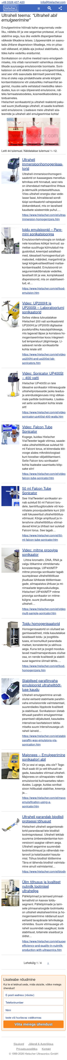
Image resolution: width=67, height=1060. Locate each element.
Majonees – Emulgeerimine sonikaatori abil (43, 757)
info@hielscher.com (53, 2)
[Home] (10, 8)
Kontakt (46, 1049)
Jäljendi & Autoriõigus (40, 1044)
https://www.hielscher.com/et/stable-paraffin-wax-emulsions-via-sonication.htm (44, 740)
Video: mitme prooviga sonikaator (40, 552)
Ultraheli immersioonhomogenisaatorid (42, 164)
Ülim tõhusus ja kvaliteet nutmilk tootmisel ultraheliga (41, 886)
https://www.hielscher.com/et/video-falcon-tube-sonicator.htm (44, 476)
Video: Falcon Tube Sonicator (37, 429)
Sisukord (19, 1044)
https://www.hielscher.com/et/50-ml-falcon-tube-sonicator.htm (42, 537)
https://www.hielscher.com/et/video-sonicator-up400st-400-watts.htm (44, 414)
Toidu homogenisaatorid (41, 623)
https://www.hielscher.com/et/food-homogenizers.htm (43, 668)
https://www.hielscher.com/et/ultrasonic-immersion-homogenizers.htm (44, 217)
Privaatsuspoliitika (26, 1049)
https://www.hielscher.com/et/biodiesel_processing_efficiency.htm (44, 871)
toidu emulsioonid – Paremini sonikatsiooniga (42, 231)
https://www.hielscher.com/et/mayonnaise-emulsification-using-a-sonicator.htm (44, 802)
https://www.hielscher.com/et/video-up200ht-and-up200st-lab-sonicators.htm (44, 358)
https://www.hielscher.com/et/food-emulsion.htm (43, 290)
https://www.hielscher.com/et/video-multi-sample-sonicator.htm (44, 611)
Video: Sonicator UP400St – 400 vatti (42, 375)
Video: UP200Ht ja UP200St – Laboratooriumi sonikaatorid (43, 307)
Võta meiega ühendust (33, 1024)
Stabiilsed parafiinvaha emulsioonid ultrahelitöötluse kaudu (42, 685)
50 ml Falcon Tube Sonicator (36, 490)
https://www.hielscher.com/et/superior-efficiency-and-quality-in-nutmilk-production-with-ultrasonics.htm (44, 945)
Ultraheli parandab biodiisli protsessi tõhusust (42, 819)
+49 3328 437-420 (13, 2)
